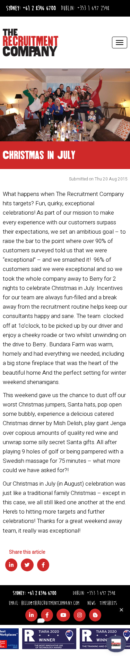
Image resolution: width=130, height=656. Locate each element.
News (91, 603)
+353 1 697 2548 (93, 8)
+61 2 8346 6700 (39, 8)
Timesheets (108, 603)
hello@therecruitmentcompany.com (50, 603)
